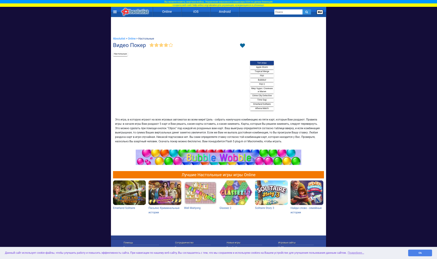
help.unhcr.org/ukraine (205, 5)
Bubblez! (262, 80)
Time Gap (262, 99)
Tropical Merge (262, 71)
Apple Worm (262, 67)
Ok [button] (420, 253)
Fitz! (262, 75)
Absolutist (119, 38)
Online (167, 12)
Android (225, 12)
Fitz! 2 (262, 84)
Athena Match (262, 108)
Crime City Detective (262, 95)
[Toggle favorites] (242, 45)
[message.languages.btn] (320, 12)
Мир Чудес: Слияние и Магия (262, 90)
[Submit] (306, 11)
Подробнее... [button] (356, 252)
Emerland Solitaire (262, 104)
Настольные (120, 53)
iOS (196, 12)
